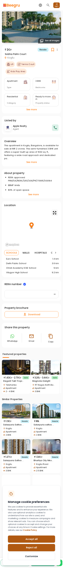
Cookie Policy (30, 530)
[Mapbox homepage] (12, 245)
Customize (31, 556)
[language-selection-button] (40, 5)
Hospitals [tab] (41, 252)
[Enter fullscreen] (54, 212)
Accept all (32, 539)
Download (34, 314)
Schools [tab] (11, 252)
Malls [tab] (26, 252)
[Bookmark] (28, 362)
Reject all (31, 547)
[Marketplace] (11, 5)
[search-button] (48, 5)
